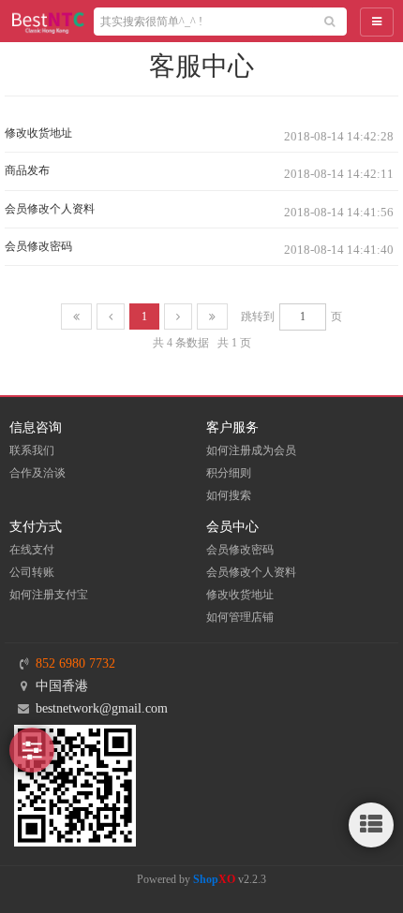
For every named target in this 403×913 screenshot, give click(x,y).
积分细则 (228, 472)
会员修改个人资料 (50, 208)
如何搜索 (228, 495)
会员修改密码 (38, 246)
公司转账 (31, 572)
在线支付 (31, 549)
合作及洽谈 (37, 472)
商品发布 (27, 170)
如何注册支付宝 (48, 594)
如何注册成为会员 (251, 450)
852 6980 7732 (75, 663)
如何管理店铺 (240, 617)
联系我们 (31, 450)
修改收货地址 (38, 133)
